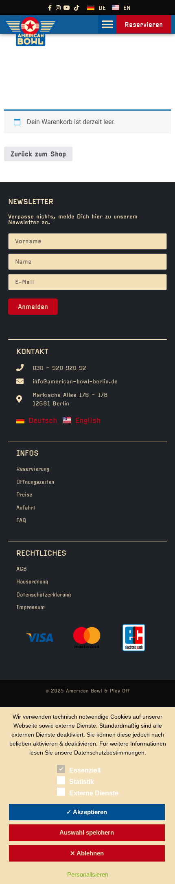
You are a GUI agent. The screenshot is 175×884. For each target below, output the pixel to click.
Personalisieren (87, 874)
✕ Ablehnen (87, 853)
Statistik (81, 781)
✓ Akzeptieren (86, 811)
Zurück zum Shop (38, 154)
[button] (107, 24)
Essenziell (85, 770)
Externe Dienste (93, 793)
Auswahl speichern (86, 832)
